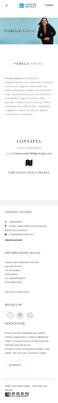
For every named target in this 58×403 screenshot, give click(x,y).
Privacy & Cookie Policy (17, 291)
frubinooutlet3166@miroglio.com (33, 153)
